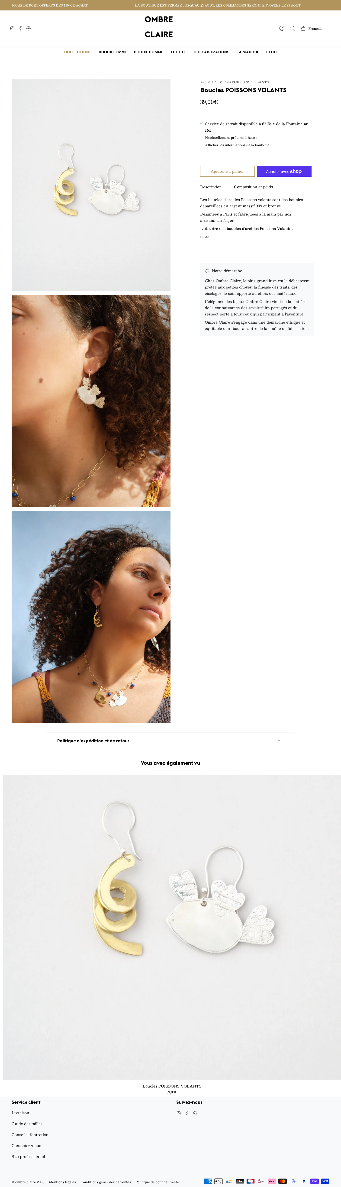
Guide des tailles (27, 1124)
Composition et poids (253, 187)
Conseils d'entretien (30, 1134)
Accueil (206, 82)
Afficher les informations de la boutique (237, 145)
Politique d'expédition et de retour (93, 740)
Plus (205, 236)
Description (211, 187)
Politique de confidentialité (157, 1182)
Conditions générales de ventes (105, 1182)
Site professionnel (28, 1156)
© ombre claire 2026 (28, 1182)
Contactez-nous (26, 1145)
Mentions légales (62, 1182)
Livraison (20, 1113)
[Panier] (303, 28)
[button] (317, 28)
